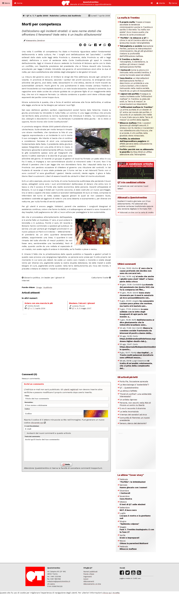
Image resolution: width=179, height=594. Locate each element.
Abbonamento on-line (92, 584)
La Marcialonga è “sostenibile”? (134, 384)
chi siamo (51, 584)
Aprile (129, 536)
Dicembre (125, 491)
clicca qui (107, 593)
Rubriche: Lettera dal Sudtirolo (65, 15)
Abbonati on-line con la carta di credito (137, 212)
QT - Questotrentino (129, 387)
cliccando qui (37, 423)
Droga (39, 287)
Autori (85, 579)
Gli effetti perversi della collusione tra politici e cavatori (136, 142)
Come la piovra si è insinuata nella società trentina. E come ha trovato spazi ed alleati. (135, 72)
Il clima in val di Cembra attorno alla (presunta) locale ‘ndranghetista (136, 40)
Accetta (116, 593)
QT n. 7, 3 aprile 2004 (36, 308)
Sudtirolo (47, 287)
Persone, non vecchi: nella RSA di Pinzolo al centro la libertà (135, 404)
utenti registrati (71, 389)
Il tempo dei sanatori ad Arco (133, 414)
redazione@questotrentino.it (58, 581)
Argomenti (87, 576)
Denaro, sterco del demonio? (133, 423)
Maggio (137, 529)
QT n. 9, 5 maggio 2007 (81, 308)
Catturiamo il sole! (100, 277)
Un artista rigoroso (128, 399)
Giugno (129, 522)
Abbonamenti (88, 581)
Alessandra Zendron (35, 40)
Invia (67, 464)
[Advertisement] (66, 342)
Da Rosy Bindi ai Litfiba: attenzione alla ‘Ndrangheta (136, 152)
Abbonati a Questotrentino (132, 197)
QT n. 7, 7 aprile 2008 (37, 15)
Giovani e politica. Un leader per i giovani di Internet (43, 279)
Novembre (126, 497)
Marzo (134, 542)
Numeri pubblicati (90, 571)
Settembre (128, 508)
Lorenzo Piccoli (78, 306)
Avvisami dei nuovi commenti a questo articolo (48, 433)
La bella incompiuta (129, 411)
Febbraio (132, 480)
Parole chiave (88, 574)
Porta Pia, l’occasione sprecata (134, 381)
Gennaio (133, 486)
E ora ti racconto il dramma (133, 408)
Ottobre (132, 503)
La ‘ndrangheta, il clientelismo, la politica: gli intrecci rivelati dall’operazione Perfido (134, 63)
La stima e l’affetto (128, 391)
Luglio (135, 515)
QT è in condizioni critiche (131, 182)
